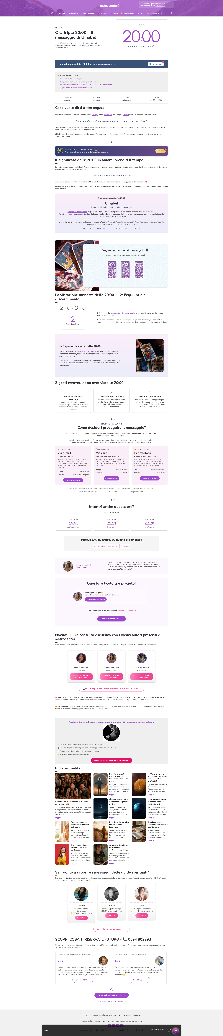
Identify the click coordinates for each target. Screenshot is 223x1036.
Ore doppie (112, 546)
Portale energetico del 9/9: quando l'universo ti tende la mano (118, 777)
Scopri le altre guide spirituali (110, 929)
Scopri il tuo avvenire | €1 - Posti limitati (141, 676)
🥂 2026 (140, 13)
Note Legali (85, 1021)
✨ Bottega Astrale (154, 13)
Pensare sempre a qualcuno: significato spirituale (80, 824)
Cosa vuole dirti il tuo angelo (71, 79)
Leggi (57, 818)
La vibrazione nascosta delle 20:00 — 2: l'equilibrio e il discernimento (86, 85)
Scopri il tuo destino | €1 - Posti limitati (81, 676)
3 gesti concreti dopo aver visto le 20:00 (76, 88)
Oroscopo (61, 13)
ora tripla (95, 115)
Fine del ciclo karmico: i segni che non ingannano (119, 824)
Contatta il (110, 995)
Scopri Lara (138, 980)
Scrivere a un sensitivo (73, 480)
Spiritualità (113, 13)
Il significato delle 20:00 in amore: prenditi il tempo (79, 82)
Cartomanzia (73, 13)
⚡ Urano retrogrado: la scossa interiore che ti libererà (157, 801)
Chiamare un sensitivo (150, 478)
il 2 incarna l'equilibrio (129, 313)
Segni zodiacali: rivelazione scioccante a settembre (158, 824)
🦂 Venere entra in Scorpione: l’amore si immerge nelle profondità (157, 777)
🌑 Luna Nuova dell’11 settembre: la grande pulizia (119, 801)
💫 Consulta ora (127, 13)
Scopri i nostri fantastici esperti (111, 1001)
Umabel (126, 115)
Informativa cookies (98, 1021)
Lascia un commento (110, 619)
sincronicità (108, 115)
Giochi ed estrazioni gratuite (129, 1015)
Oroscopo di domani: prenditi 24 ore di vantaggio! (80, 847)
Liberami (160, 151)
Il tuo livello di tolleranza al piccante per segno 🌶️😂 (71, 802)
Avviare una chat (111, 478)
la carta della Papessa (87, 351)
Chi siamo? (108, 1015)
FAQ (115, 1015)
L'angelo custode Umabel (77, 212)
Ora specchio (99, 546)
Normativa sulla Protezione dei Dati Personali (125, 1021)
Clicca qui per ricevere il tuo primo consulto (111, 760)
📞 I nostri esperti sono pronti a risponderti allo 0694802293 (110, 689)
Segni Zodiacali (88, 13)
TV (166, 13)
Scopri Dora (81, 980)
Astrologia (101, 13)
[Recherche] (172, 13)
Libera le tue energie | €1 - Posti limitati (111, 676)
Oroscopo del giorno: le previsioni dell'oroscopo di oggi (118, 847)
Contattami (81, 918)
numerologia (115, 313)
